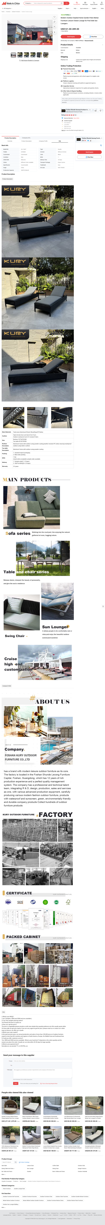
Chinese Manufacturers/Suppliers (33, 1213)
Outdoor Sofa (81, 1165)
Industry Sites (63, 1213)
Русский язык (38, 1215)
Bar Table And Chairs (7, 1171)
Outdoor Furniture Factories (29, 1196)
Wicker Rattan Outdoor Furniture (11, 1200)
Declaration (69, 1218)
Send (15, 1083)
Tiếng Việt (90, 1215)
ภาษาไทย (79, 1215)
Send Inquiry (71, 36)
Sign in (101, 4)
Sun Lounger (30, 1168)
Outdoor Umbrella (82, 1171)
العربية (61, 1215)
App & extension (84, 8)
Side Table (4, 1165)
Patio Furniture (7, 1188)
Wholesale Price (54, 1213)
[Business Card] (101, 145)
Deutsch (49, 1215)
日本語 (70, 1215)
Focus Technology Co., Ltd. (42, 1218)
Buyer (67, 8)
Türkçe (84, 1215)
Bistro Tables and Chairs (58, 1171)
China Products (20, 1213)
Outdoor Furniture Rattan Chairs (55, 1200)
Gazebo (29, 1171)
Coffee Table (55, 1165)
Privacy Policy (77, 1218)
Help (75, 8)
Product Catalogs (24, 1162)
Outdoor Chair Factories (62, 1196)
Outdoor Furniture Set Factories (11, 1196)
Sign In (63, 130)
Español (19, 1215)
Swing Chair (55, 1168)
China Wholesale (46, 1213)
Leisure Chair (30, 1165)
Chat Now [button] (94, 36)
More (3, 1207)
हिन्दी (74, 1215)
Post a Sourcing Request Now (48, 1083)
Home (3, 11)
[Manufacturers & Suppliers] (11, 3)
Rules (102, 8)
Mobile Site (88, 1213)
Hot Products (12, 1213)
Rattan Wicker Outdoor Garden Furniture (33, 1200)
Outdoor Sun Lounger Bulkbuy (10, 1204)
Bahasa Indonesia (98, 1215)
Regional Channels (72, 1213)
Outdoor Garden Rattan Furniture (79, 1196)
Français (31, 1215)
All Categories (7, 8)
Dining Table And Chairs (8, 1168)
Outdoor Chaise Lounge (27, 11)
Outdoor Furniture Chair (46, 1196)
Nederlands (55, 1215)
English (14, 1215)
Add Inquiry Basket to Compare (30, 60)
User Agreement (61, 1218)
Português (25, 1215)
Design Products (82, 1168)
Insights (94, 1213)
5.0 (83, 140)
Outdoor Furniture (16, 11)
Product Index (81, 1213)
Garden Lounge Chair (19, 1188)
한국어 (65, 1215)
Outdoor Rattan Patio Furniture (75, 1200)
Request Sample (89, 40)
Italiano (44, 1215)
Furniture (8, 11)
